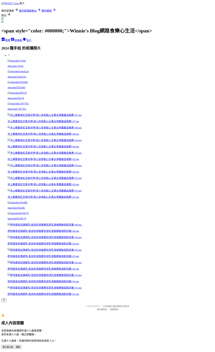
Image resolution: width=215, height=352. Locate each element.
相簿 (8, 40)
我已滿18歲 (8, 347)
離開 (18, 347)
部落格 (18, 40)
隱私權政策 (102, 309)
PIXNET (96, 306)
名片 (28, 40)
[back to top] (3, 300)
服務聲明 (114, 309)
